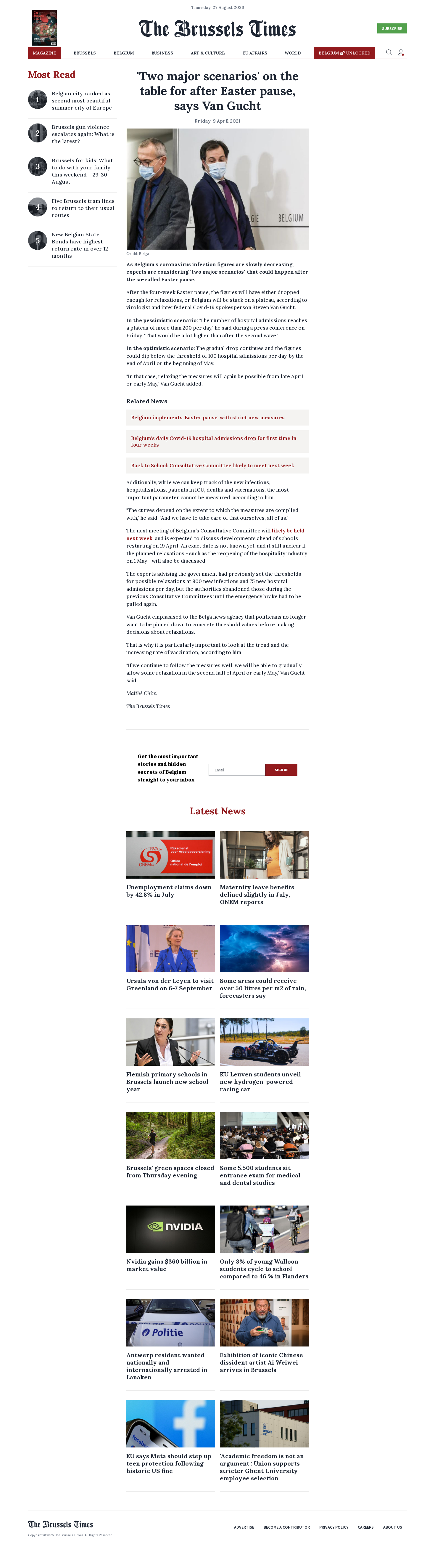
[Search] (389, 53)
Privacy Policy (333, 1527)
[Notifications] (401, 53)
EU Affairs (254, 53)
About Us (392, 1527)
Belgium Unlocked (344, 53)
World (293, 53)
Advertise (244, 1527)
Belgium (124, 53)
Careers (366, 1527)
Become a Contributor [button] (287, 1527)
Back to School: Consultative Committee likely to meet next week (212, 465)
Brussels (85, 53)
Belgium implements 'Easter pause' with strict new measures (208, 417)
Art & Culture (208, 53)
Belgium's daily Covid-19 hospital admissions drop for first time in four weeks (214, 441)
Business (162, 53)
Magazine (44, 53)
